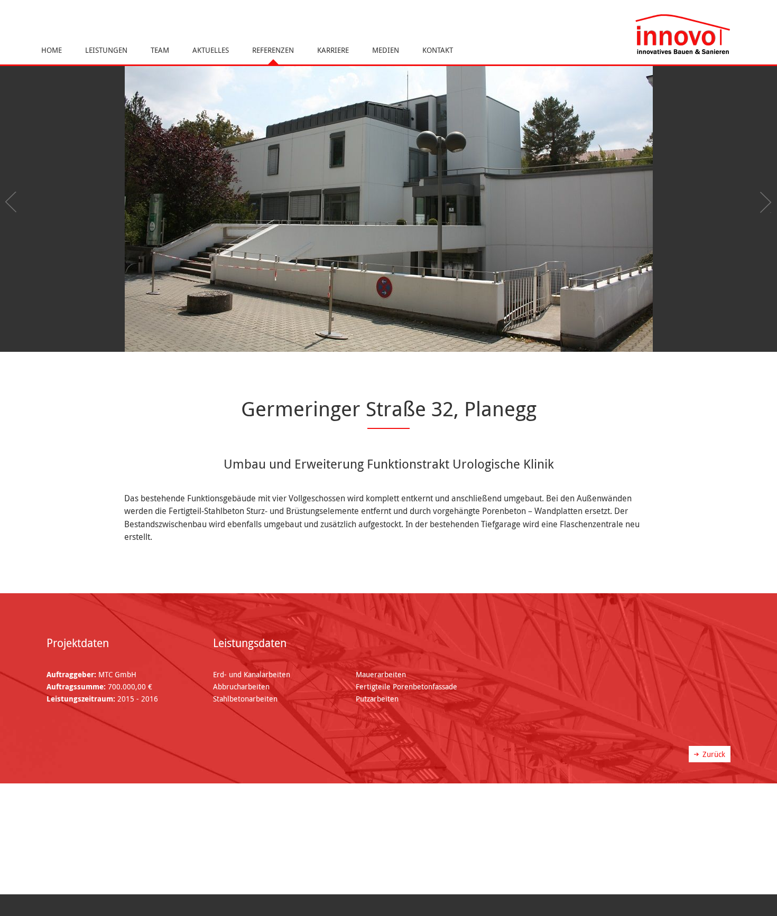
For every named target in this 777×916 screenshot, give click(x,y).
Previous (13, 202)
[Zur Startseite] (682, 35)
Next (764, 202)
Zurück (713, 754)
